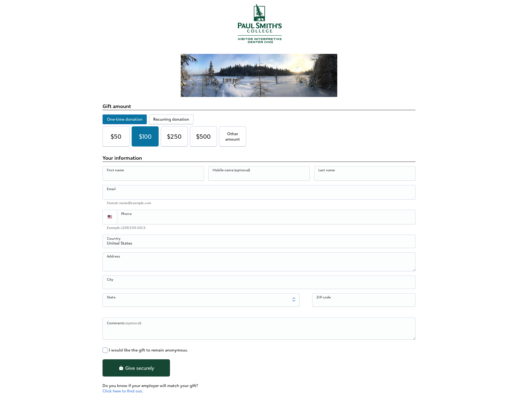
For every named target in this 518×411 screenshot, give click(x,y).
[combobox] (259, 244)
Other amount (232, 136)
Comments (124, 323)
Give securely (139, 368)
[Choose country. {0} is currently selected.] (110, 217)
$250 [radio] (174, 136)
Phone (126, 213)
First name (115, 170)
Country (114, 238)
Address (113, 256)
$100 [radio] (145, 136)
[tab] (125, 119)
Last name (326, 170)
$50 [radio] (116, 136)
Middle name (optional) (231, 170)
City (110, 279)
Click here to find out (122, 390)
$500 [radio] (203, 136)
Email (111, 189)
